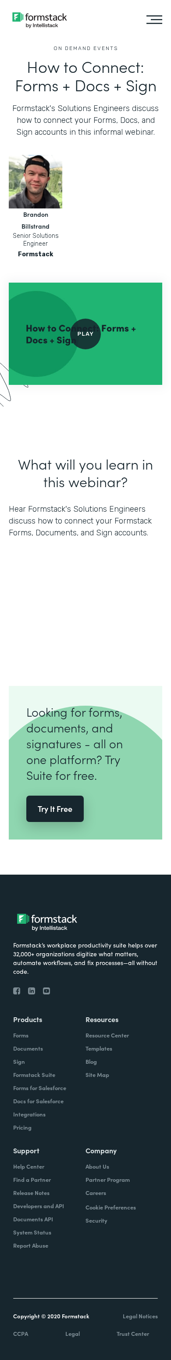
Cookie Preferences (111, 1207)
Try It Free (55, 808)
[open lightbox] (85, 334)
